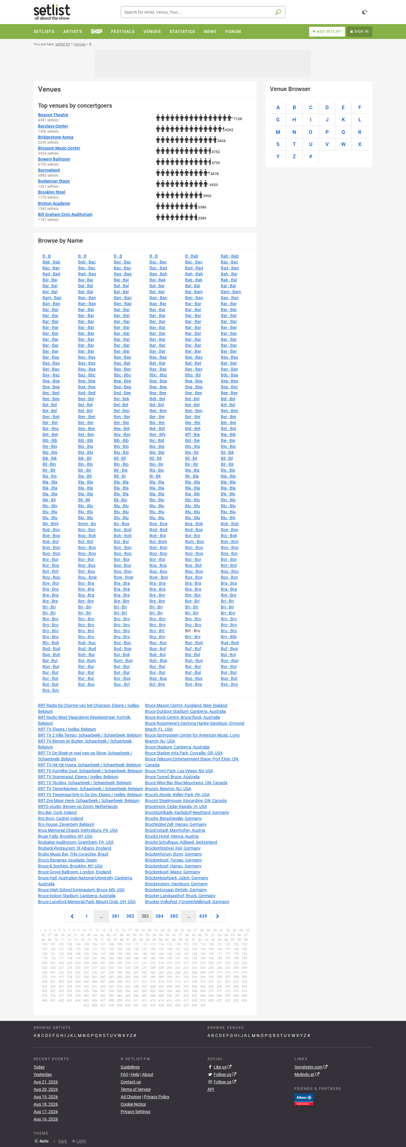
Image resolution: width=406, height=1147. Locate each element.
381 (116, 916)
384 (159, 916)
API (210, 1089)
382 (130, 916)
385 (174, 916)
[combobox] (203, 12)
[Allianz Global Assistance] (304, 1098)
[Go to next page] (217, 916)
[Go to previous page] (72, 916)
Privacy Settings (135, 1111)
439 (203, 916)
